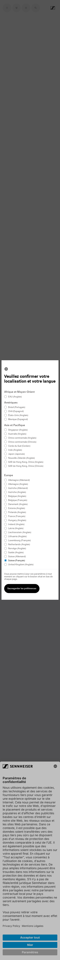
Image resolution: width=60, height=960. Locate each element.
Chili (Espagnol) (16, 411)
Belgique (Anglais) (17, 496)
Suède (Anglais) (16, 553)
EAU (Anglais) (15, 397)
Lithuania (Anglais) (17, 536)
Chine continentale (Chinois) (22, 442)
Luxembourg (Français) (19, 540)
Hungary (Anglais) (17, 520)
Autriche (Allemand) (18, 488)
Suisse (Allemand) (17, 557)
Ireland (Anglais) (16, 524)
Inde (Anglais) (15, 450)
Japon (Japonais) (16, 454)
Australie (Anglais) (17, 434)
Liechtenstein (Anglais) (19, 532)
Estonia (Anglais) (16, 508)
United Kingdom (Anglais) (21, 565)
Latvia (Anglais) (16, 528)
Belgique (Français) (17, 500)
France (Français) (16, 516)
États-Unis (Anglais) (18, 415)
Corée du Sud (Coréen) (19, 446)
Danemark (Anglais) (18, 504)
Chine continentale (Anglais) (22, 438)
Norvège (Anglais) (17, 548)
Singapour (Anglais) (18, 430)
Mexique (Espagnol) (18, 419)
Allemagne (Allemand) (19, 480)
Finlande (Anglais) (17, 512)
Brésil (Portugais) (16, 407)
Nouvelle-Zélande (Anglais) (21, 458)
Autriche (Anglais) (17, 492)
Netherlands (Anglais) (19, 544)
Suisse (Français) (16, 561)
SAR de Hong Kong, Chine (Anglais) (25, 462)
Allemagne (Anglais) (18, 484)
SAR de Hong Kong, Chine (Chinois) (25, 466)
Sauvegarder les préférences (21, 589)
